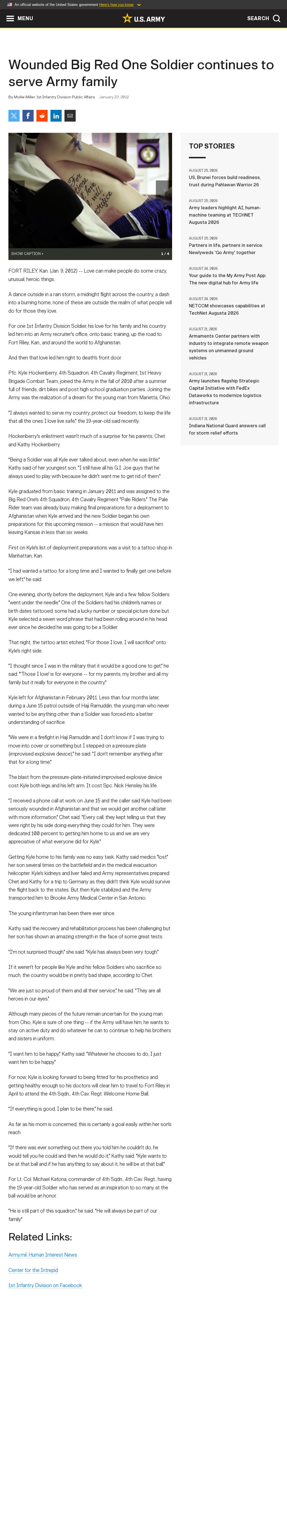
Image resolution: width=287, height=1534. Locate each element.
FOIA (178, 1509)
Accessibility (148, 1509)
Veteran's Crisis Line (249, 1509)
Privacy (78, 1509)
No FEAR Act (204, 1509)
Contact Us (48, 1509)
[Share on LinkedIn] (56, 116)
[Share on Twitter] (14, 116)
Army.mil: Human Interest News (42, 1255)
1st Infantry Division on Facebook (45, 1285)
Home (20, 1509)
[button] (3, 12)
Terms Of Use (109, 1509)
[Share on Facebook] (28, 116)
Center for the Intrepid (33, 1270)
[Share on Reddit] (42, 116)
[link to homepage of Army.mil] (143, 18)
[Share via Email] (70, 116)
